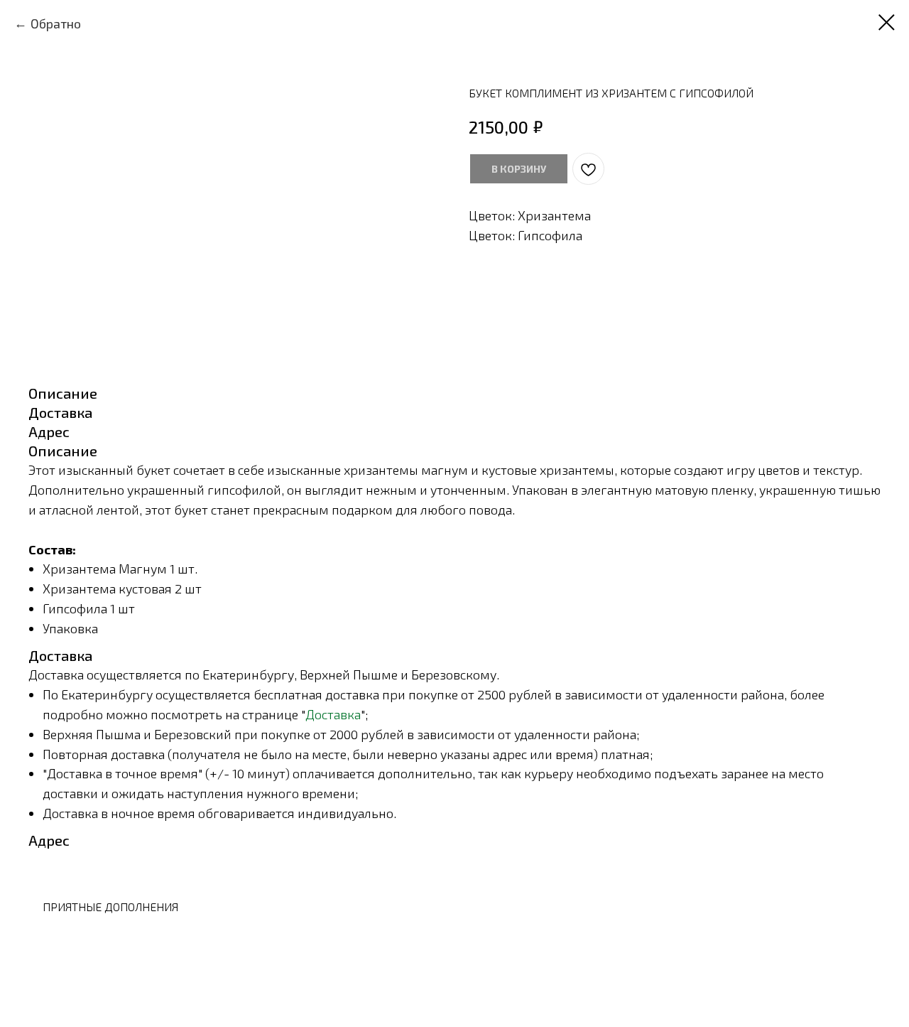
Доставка (333, 714)
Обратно (56, 23)
